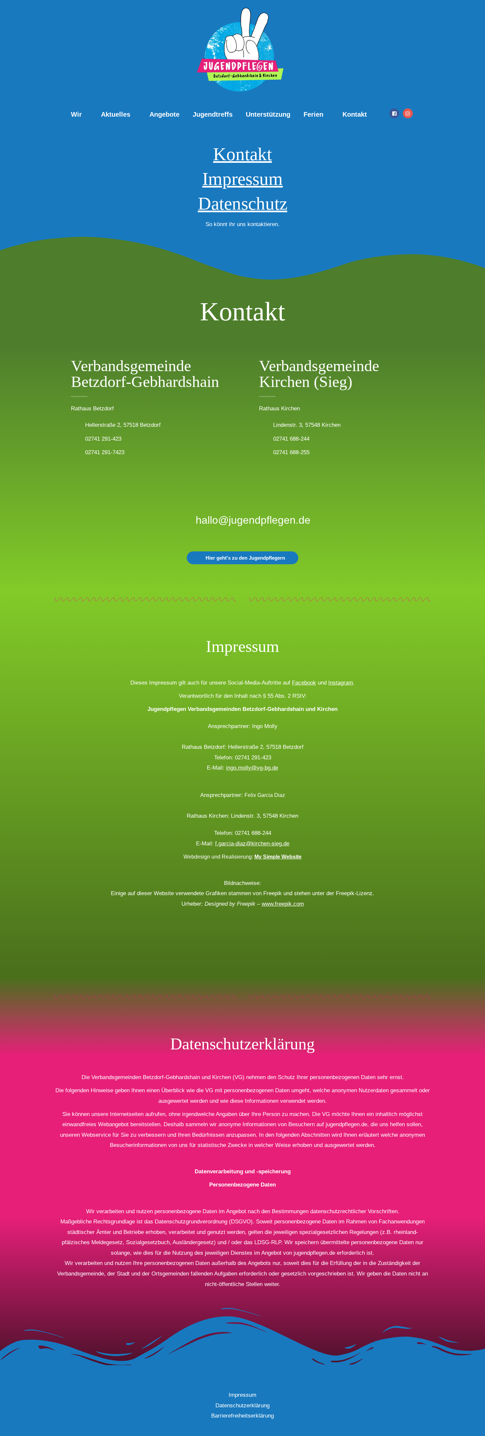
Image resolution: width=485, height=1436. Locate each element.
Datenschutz (242, 203)
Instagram (340, 683)
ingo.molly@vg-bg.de (252, 768)
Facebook (304, 683)
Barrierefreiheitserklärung (242, 1416)
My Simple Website (278, 857)
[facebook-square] (395, 113)
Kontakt (242, 154)
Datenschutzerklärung (242, 1405)
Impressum (242, 179)
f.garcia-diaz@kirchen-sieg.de (252, 843)
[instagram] (408, 113)
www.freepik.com (283, 904)
